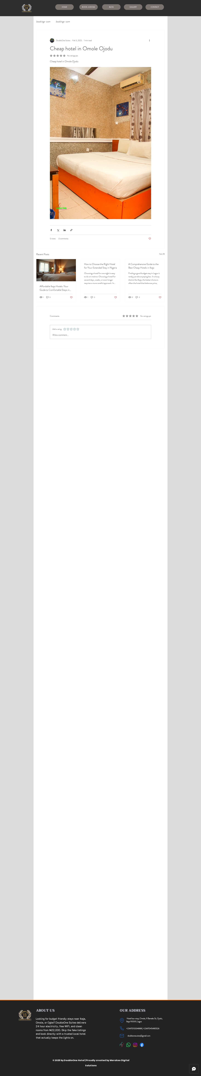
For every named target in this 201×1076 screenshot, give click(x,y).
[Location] (122, 1020)
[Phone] (122, 1028)
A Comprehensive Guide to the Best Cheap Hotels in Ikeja (143, 265)
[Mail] (122, 1035)
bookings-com (43, 21)
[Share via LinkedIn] (64, 230)
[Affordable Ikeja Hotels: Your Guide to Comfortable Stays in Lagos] (56, 270)
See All (162, 253)
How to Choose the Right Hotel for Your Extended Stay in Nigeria (100, 265)
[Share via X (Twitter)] (58, 230)
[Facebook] (142, 1045)
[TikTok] (121, 1045)
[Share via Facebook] (51, 230)
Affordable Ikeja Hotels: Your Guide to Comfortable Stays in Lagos (54, 288)
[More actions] (149, 40)
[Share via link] (71, 230)
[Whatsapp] (128, 1045)
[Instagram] (135, 1045)
